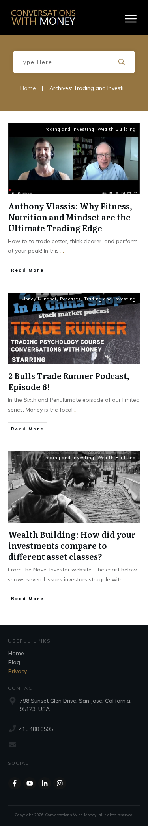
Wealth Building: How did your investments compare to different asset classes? (72, 545)
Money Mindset (39, 299)
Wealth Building (116, 129)
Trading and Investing (68, 129)
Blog (14, 662)
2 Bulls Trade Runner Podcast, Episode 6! (68, 381)
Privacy (17, 671)
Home (16, 653)
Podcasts (70, 299)
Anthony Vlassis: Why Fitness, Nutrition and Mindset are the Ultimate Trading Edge (70, 217)
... (62, 250)
